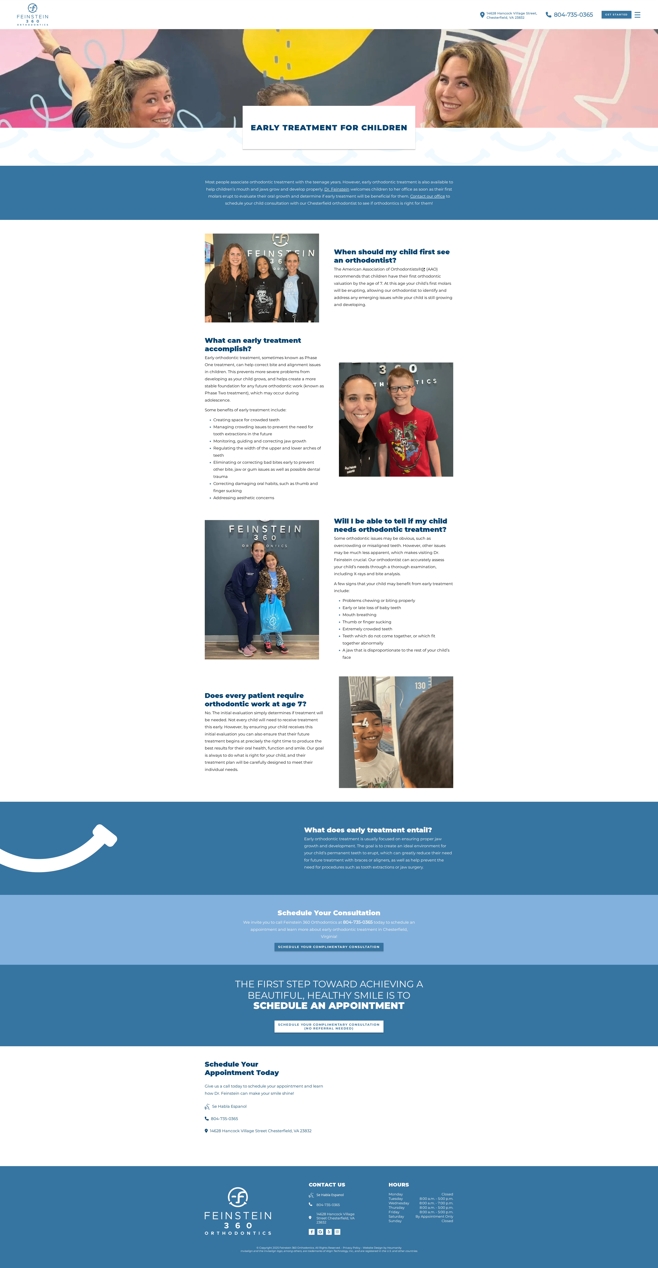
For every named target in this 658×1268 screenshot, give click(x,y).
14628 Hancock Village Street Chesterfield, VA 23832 (261, 1130)
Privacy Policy (351, 1247)
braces (361, 860)
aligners (381, 860)
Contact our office (427, 196)
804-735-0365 (573, 14)
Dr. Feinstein (336, 189)
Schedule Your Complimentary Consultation (329, 947)
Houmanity (394, 1247)
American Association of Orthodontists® (381, 269)
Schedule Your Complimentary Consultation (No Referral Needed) (329, 1026)
